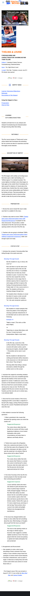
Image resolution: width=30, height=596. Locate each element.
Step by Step (5, 105)
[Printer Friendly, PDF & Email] (15, 79)
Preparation (5, 103)
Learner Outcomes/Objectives (11, 91)
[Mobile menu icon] (3, 2)
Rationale (4, 93)
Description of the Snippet (10, 95)
